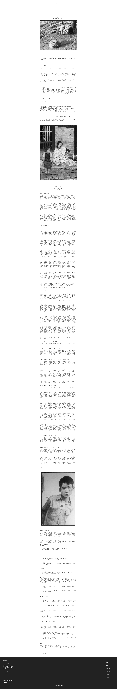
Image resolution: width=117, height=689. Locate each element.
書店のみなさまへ (108, 668)
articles (107, 665)
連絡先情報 (107, 677)
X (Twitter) (5, 673)
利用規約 (107, 674)
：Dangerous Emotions (64, 79)
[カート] (115, 3)
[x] (3, 682)
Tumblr (4, 675)
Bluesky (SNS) (6, 671)
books (107, 662)
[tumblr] (5, 682)
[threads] (6, 682)
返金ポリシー (108, 671)
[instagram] (4, 682)
